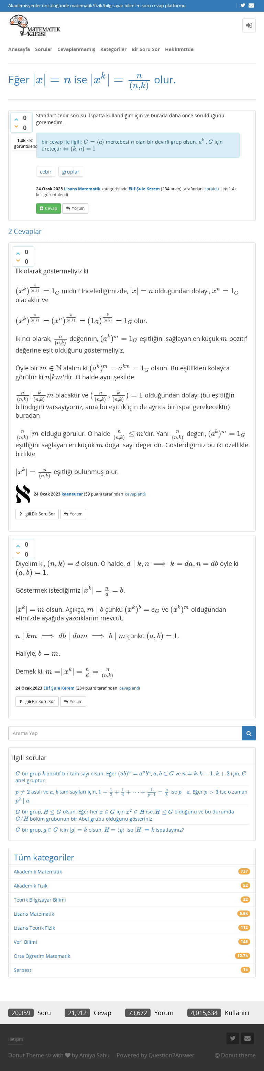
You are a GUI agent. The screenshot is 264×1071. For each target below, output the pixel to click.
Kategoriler (113, 49)
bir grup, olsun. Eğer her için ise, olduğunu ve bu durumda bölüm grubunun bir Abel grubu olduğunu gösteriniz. (124, 815)
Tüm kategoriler (44, 857)
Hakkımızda (179, 49)
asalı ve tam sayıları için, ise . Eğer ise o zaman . (131, 796)
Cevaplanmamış (76, 49)
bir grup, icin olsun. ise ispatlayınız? (99, 829)
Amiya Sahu (94, 1055)
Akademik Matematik (38, 871)
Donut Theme (26, 1055)
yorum (78, 208)
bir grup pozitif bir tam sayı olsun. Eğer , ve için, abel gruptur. (130, 777)
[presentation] (51, 79)
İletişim (15, 1039)
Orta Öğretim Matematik (42, 956)
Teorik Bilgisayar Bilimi (40, 899)
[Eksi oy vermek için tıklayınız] (16, 126)
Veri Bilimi (25, 942)
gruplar (70, 171)
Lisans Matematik (82, 189)
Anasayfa (19, 49)
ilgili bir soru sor (39, 514)
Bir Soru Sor (146, 49)
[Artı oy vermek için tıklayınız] (16, 119)
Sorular (43, 49)
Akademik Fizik (30, 885)
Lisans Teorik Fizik (34, 928)
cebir (46, 171)
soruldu (212, 189)
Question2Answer (171, 1055)
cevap (51, 208)
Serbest (22, 970)
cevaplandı (135, 494)
